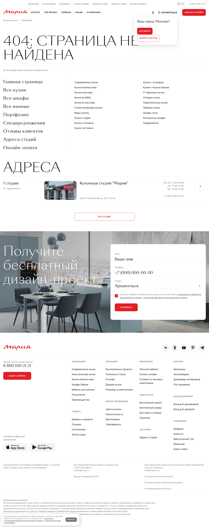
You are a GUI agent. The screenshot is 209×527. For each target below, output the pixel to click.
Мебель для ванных (83, 389)
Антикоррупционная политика (158, 488)
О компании (180, 421)
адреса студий (119, 3)
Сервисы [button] (66, 12)
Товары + (76, 411)
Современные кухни (86, 82)
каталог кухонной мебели (35, 467)
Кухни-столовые (83, 123)
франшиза (34, 3)
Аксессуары (79, 434)
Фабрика (178, 428)
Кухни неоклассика (85, 87)
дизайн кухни (17, 467)
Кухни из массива (84, 102)
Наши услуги (146, 395)
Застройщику (181, 374)
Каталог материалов (117, 401)
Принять (71, 520)
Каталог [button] (35, 12)
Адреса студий (19, 139)
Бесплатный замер (150, 407)
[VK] (165, 348)
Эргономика (113, 419)
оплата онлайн (81, 3)
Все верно (144, 31)
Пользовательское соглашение (158, 476)
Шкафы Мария (80, 384)
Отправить (126, 307)
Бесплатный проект (151, 402)
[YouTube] (184, 348)
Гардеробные (151, 123)
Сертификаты (113, 424)
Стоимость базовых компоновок (151, 381)
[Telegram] (202, 348)
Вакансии (179, 444)
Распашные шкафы (154, 117)
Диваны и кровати (82, 419)
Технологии (78, 394)
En (183, 4)
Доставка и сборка (150, 412)
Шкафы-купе (150, 112)
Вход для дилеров (183, 396)
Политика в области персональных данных (164, 482)
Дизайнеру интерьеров (187, 379)
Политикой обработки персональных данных (165, 298)
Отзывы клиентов (23, 131)
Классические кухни (83, 374)
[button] (167, 12)
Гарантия (145, 417)
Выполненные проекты (119, 369)
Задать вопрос (17, 376)
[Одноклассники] (175, 348)
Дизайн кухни (113, 384)
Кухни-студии (82, 117)
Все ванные (16, 106)
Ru (179, 4)
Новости (178, 433)
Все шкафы (16, 98)
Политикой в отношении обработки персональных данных (28, 519)
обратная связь (100, 3)
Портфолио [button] (50, 12)
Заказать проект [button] (194, 12)
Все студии (104, 216)
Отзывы (110, 379)
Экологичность (114, 414)
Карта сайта (180, 449)
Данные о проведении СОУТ (86, 476)
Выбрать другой (148, 38)
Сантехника (78, 429)
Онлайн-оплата (20, 148)
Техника (76, 424)
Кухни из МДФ (82, 97)
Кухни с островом (153, 82)
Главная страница (23, 82)
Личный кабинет (149, 369)
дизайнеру (64, 3)
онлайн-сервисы (138, 3)
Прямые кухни (151, 107)
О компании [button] (93, 12)
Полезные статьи (116, 374)
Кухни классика (83, 92)
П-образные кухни (153, 92)
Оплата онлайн (148, 374)
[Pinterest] (193, 348)
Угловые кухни (151, 97)
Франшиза (179, 369)
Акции (78, 12)
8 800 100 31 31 (197, 3)
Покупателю (146, 361)
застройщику (49, 3)
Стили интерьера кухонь (88, 107)
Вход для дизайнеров (186, 404)
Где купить (145, 429)
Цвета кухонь (113, 409)
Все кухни (14, 90)
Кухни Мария (78, 361)
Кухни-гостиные (83, 128)
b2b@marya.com (152, 470)
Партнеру (178, 361)
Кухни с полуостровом (156, 87)
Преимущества (81, 399)
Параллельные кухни (155, 102)
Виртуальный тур (184, 439)
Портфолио (16, 115)
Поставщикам (182, 384)
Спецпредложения (24, 123)
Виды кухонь (81, 112)
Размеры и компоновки (119, 389)
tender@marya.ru (81, 470)
